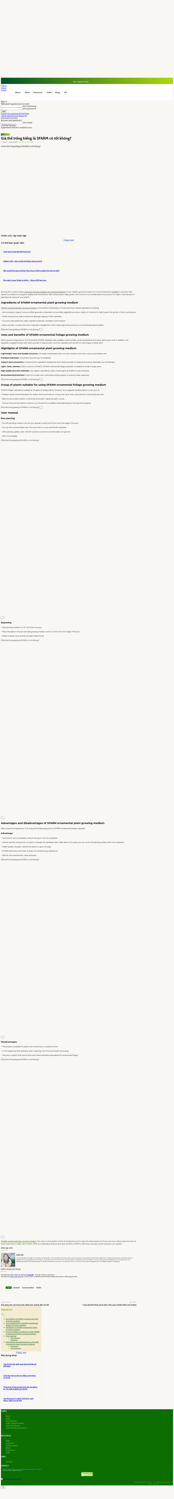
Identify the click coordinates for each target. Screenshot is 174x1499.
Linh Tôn (19, 1255)
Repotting (14, 1340)
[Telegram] (30, 228)
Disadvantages (16, 1348)
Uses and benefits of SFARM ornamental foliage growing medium (22, 1324)
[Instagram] (21, 1264)
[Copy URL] (39, 228)
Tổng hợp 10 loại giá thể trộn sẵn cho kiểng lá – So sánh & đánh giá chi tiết (20, 1388)
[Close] (3, 1487)
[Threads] (28, 1431)
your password (29, 109)
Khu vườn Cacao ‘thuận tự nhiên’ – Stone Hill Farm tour (24, 280)
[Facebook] (5, 228)
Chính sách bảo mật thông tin (14, 116)
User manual (11, 1336)
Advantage (14, 1346)
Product (5, 134)
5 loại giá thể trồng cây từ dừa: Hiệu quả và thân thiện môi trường (109, 1305)
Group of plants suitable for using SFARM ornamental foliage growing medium (23, 1333)
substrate (16, 1287)
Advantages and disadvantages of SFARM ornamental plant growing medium (22, 1343)
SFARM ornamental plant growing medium (19, 308)
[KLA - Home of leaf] (5, 93)
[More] (47, 227)
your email (27, 122)
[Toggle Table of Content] (3, 1315)
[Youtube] (24, 1431)
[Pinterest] (22, 228)
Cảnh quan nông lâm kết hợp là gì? (17, 252)
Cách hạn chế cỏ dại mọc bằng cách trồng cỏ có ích (19, 1377)
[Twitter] (13, 228)
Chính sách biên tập (16, 1276)
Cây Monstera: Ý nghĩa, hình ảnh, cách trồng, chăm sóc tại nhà (18, 1400)
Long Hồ (30, 1275)
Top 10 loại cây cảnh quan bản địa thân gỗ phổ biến (19, 1365)
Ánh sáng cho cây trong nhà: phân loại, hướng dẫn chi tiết (25, 1305)
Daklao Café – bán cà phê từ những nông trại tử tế (22, 261)
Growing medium (28, 1287)
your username (29, 106)
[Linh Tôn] (8, 1260)
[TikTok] (17, 1431)
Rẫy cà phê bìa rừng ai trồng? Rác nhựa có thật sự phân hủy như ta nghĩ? (31, 271)
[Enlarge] (41, 329)
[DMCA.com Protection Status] (87, 1476)
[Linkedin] (24, 1264)
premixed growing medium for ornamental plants (44, 292)
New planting (15, 1338)
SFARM (115, 292)
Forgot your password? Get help (15, 113)
